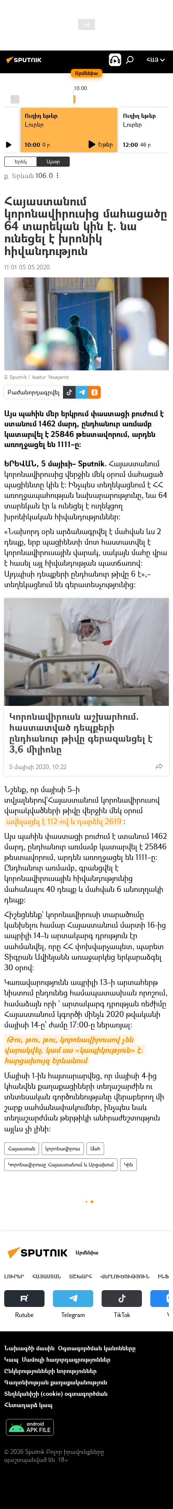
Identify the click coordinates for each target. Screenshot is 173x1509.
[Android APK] (29, 1428)
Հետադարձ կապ (28, 1405)
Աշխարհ (80, 1276)
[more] (159, 766)
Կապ (11, 1359)
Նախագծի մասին (29, 1348)
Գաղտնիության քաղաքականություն (55, 1382)
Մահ (95, 1148)
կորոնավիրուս (62, 1148)
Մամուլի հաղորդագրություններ (66, 1359)
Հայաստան (21, 1148)
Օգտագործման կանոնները (97, 1348)
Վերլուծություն (124, 1276)
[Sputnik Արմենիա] (25, 63)
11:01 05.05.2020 (27, 267)
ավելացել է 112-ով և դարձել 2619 (63, 821)
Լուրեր (14, 1276)
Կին (128, 1164)
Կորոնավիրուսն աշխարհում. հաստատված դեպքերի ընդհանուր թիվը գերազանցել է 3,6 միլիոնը (80, 733)
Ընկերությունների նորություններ (50, 1371)
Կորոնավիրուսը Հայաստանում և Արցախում (61, 1164)
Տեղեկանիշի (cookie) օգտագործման (55, 1393)
